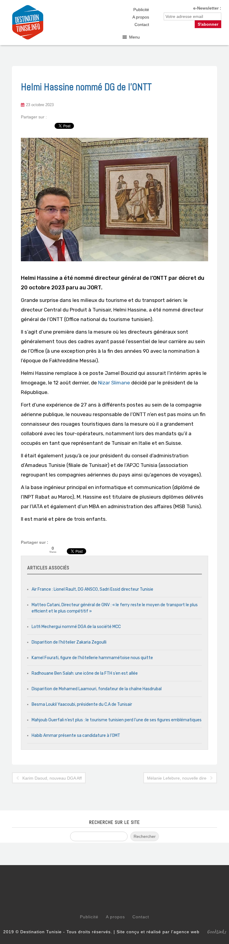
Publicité (141, 9)
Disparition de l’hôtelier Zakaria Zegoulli (69, 642)
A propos (140, 17)
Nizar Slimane (114, 383)
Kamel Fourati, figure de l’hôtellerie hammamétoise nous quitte (92, 657)
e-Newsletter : (207, 8)
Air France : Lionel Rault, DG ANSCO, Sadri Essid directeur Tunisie (92, 589)
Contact (141, 24)
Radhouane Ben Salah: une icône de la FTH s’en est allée (85, 673)
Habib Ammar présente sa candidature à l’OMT (76, 735)
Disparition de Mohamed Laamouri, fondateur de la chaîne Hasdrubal (97, 688)
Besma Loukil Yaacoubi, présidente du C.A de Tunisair (82, 704)
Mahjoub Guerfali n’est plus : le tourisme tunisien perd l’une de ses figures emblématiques (117, 719)
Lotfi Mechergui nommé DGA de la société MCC (76, 626)
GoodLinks (216, 932)
